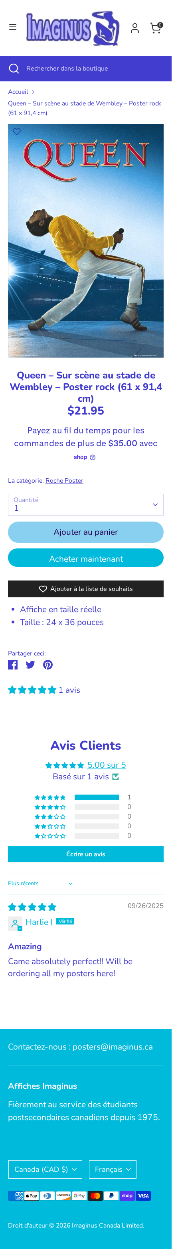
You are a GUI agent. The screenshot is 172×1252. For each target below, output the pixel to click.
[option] (86, 241)
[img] (32, 907)
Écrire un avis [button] (85, 854)
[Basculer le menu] (11, 28)
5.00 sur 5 (106, 765)
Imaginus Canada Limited (107, 1225)
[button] (33, 690)
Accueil (18, 91)
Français (109, 1169)
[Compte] (135, 26)
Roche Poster (64, 480)
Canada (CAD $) (41, 1169)
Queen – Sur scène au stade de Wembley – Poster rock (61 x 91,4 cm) (84, 108)
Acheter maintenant (86, 558)
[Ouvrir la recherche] (13, 68)
